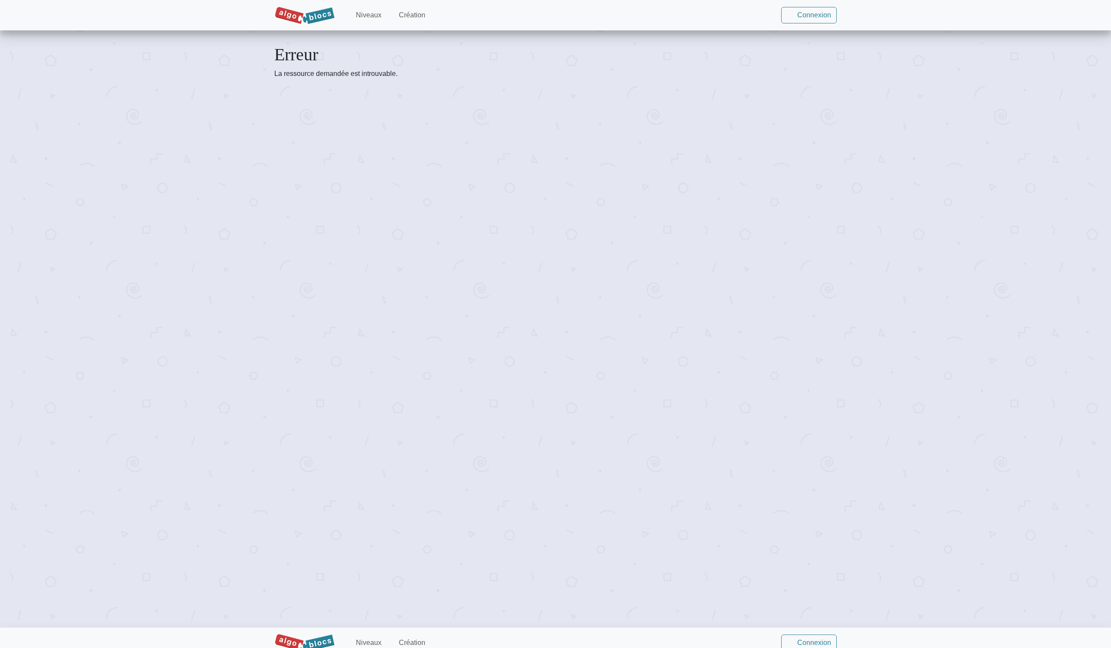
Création (411, 15)
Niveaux (367, 15)
